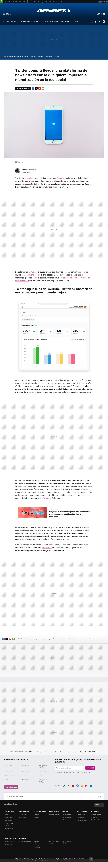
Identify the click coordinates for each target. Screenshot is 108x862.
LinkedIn (90, 785)
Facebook (100, 21)
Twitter (92, 21)
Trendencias (81, 815)
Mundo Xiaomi (9, 828)
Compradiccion (82, 820)
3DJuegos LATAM (25, 841)
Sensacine (37, 815)
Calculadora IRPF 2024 (87, 752)
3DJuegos (22, 815)
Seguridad (25, 772)
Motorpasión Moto (66, 818)
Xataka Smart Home (9, 824)
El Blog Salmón (96, 815)
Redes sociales (10, 776)
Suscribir (90, 768)
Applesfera (8, 820)
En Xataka (54, 509)
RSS (82, 785)
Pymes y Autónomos (95, 818)
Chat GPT (28, 752)
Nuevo (99, 14)
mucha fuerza (34, 275)
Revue (59, 178)
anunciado (29, 178)
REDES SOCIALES (51, 22)
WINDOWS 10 (66, 22)
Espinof (36, 817)
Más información (69, 860)
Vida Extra (22, 817)
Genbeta (54, 10)
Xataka (7, 815)
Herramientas (9, 772)
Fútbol (57, 56)
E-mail (43, 88)
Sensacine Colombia (37, 846)
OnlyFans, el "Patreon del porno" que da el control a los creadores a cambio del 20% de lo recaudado (69, 514)
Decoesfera (80, 817)
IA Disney (38, 752)
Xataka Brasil (9, 844)
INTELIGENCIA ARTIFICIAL (30, 22)
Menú (8, 14)
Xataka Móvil (9, 817)
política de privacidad (83, 772)
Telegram (104, 21)
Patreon (46, 498)
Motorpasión (66, 815)
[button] (29, 169)
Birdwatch (46, 548)
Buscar (100, 796)
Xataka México (9, 841)
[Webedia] (10, 804)
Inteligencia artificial (43, 767)
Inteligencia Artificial (43, 781)
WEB (76, 22)
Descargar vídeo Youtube (68, 752)
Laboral (24, 776)
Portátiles (25, 56)
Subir (97, 805)
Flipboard (96, 21)
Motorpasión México (66, 842)
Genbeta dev (43, 772)
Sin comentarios (24, 88)
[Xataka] (1, 1)
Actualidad (25, 766)
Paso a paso (9, 766)
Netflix (7, 780)
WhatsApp (25, 780)
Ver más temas (11, 787)
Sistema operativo (37, 56)
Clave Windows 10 (51, 752)
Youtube (73, 785)
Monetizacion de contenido (68, 639)
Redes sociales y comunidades (36, 639)
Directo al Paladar (53, 815)
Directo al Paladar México (53, 842)
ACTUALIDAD (12, 22)
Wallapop (49, 56)
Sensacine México (37, 842)
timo (40, 776)
